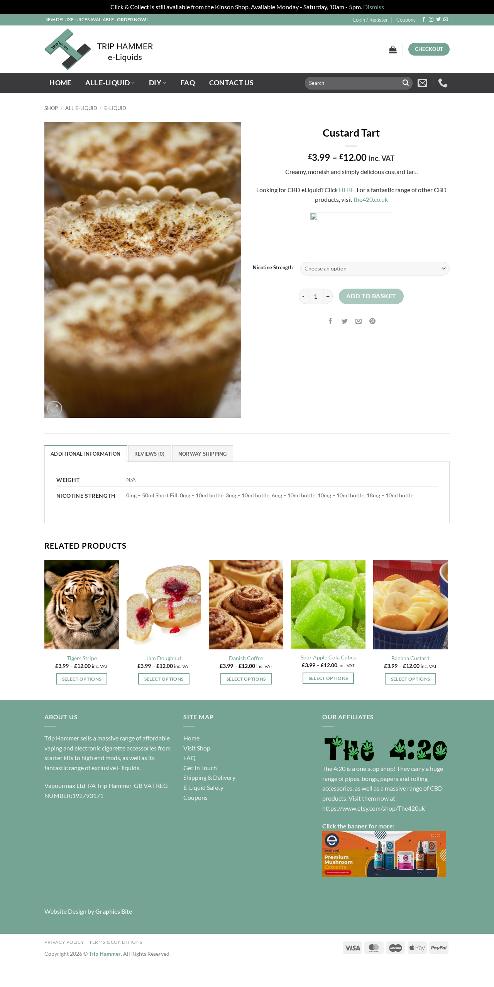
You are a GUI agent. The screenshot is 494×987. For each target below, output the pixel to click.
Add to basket (371, 295)
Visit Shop (196, 748)
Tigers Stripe (82, 658)
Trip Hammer (105, 953)
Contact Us (231, 83)
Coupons (406, 20)
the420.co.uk (371, 199)
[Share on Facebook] (330, 321)
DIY (155, 83)
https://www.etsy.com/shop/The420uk (373, 808)
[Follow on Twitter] (438, 19)
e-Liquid (115, 108)
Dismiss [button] (373, 6)
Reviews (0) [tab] (149, 454)
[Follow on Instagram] (431, 19)
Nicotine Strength (273, 267)
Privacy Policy (64, 942)
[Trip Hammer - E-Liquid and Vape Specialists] (140, 49)
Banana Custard (410, 658)
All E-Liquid (107, 83)
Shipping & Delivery (209, 777)
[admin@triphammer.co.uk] (423, 83)
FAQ (188, 83)
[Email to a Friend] (358, 321)
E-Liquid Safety (203, 787)
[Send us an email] (445, 19)
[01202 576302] (444, 83)
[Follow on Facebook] (423, 19)
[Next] (447, 629)
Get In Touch (200, 767)
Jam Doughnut (163, 658)
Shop (51, 108)
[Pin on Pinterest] (372, 321)
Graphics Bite (113, 911)
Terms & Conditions (115, 942)
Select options (82, 678)
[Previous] (45, 629)
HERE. (347, 189)
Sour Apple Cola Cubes (328, 657)
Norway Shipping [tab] (202, 454)
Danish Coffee (246, 658)
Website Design (65, 911)
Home (60, 83)
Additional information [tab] (86, 454)
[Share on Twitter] (344, 321)
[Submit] (405, 83)
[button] (370, 19)
